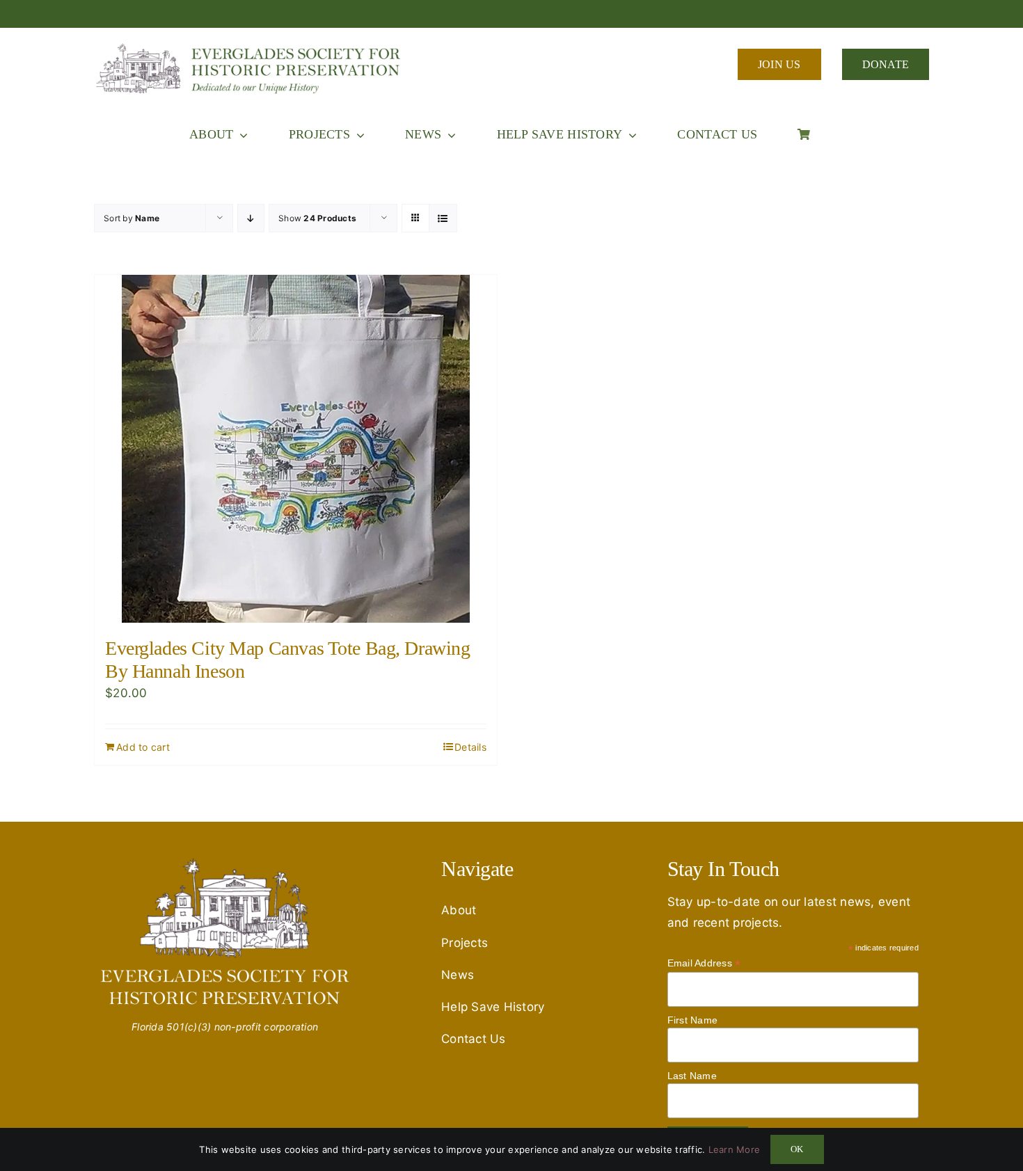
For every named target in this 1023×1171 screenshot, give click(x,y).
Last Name (692, 1075)
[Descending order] (250, 218)
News (457, 975)
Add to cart (143, 747)
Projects (464, 943)
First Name (692, 1020)
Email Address (704, 963)
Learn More (734, 1149)
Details (470, 747)
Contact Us (473, 1039)
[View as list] (443, 218)
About (458, 910)
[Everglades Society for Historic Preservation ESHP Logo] (250, 47)
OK (797, 1149)
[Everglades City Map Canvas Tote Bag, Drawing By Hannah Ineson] (296, 449)
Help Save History (492, 1007)
